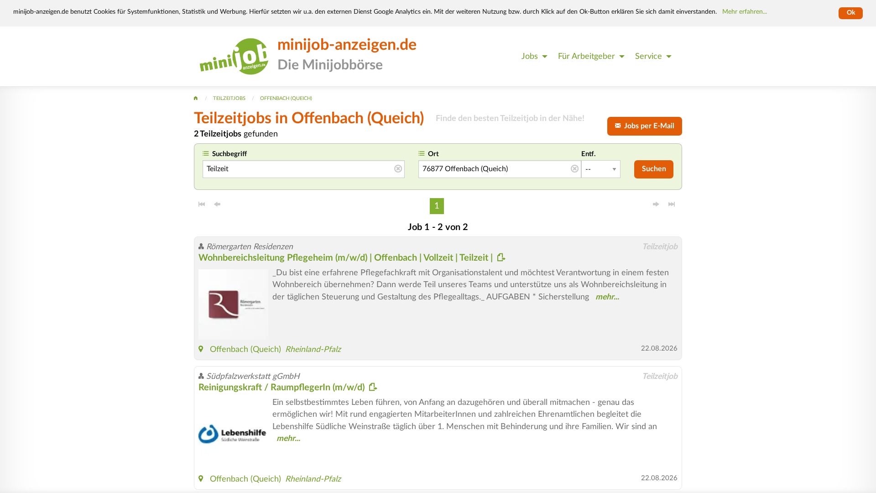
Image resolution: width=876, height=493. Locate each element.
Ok (851, 13)
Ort (433, 154)
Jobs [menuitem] (529, 56)
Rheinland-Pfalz (313, 349)
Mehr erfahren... (744, 12)
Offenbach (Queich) (245, 349)
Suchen (654, 169)
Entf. (588, 154)
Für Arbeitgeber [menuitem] (586, 56)
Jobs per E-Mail (647, 126)
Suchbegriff (229, 154)
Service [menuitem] (648, 56)
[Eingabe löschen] (398, 169)
